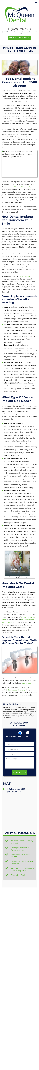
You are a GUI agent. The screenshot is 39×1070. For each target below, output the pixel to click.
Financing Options (19, 875)
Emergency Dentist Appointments (20, 849)
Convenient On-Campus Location (22, 862)
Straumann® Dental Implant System (20, 187)
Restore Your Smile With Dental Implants (22, 869)
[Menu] (36, 3)
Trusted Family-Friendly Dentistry (22, 842)
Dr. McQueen (24, 276)
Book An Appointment (19, 38)
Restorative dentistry (16, 690)
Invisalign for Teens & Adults (21, 855)
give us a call (27, 683)
